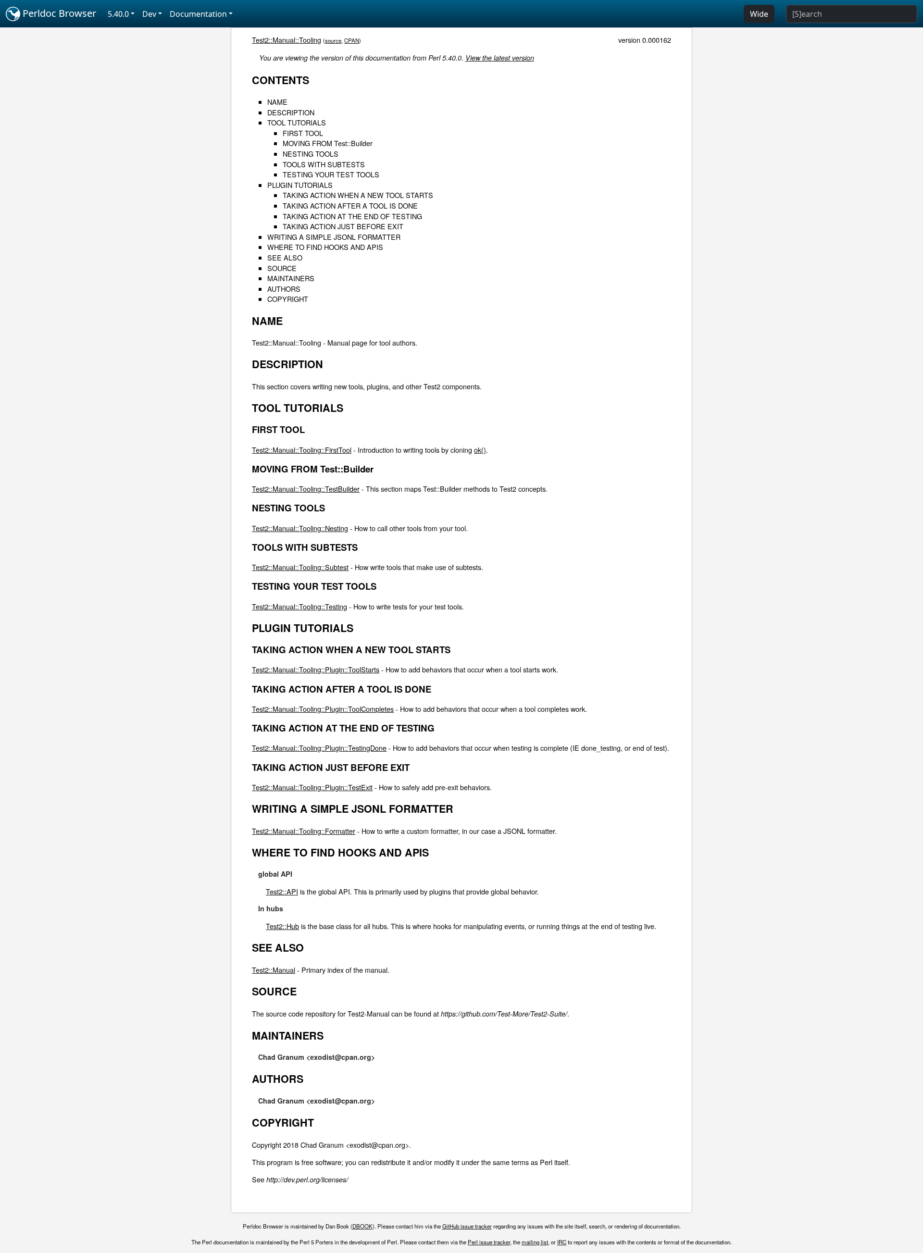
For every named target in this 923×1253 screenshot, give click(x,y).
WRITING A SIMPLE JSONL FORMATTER (333, 237)
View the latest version (499, 57)
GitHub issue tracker (467, 1226)
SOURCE (282, 268)
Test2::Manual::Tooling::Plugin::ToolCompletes (323, 709)
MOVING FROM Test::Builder (328, 143)
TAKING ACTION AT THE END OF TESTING (352, 216)
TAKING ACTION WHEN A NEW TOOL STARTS (358, 195)
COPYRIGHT (287, 299)
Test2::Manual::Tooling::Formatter (303, 831)
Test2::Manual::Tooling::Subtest (300, 567)
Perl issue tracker (489, 1242)
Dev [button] (149, 14)
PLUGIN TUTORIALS (300, 185)
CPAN (351, 40)
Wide (759, 14)
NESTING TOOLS (310, 154)
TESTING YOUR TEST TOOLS (331, 174)
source (333, 40)
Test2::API (282, 891)
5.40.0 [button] (118, 14)
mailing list (535, 1242)
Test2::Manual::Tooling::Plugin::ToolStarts (315, 669)
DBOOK (362, 1226)
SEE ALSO (284, 257)
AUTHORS (283, 289)
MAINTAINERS (290, 278)
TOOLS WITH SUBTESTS (324, 164)
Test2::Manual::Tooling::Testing (299, 606)
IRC (561, 1242)
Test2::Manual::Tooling (286, 40)
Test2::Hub (282, 926)
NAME (277, 102)
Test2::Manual (273, 970)
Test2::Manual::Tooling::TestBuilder (306, 489)
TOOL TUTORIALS (296, 122)
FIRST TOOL (303, 133)
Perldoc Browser (58, 13)
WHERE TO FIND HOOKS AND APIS (325, 247)
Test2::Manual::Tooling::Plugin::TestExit (312, 787)
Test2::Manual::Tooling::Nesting (300, 528)
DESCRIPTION (290, 112)
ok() (480, 450)
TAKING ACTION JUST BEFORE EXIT (343, 226)
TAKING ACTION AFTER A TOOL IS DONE (350, 205)
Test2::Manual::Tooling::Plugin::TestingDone (319, 748)
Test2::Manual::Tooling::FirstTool (301, 450)
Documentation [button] (198, 14)
